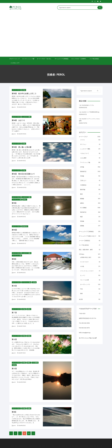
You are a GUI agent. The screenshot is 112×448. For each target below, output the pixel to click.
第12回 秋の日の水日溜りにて (23, 174)
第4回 (14, 412)
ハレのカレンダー (15, 63)
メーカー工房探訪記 (84, 240)
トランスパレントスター (87, 271)
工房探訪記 (83, 185)
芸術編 (82, 221)
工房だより (83, 180)
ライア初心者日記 (94, 58)
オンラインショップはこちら (87, 338)
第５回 (14, 369)
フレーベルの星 (84, 280)
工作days (81, 254)
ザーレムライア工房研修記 (61, 58)
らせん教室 (83, 158)
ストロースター (84, 262)
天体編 (82, 176)
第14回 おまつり (18, 120)
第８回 (14, 286)
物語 (81, 216)
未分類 (81, 299)
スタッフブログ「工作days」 (79, 58)
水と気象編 (35, 362)
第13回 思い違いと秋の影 (21, 147)
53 (29, 433)
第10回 (14, 230)
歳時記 (24, 199)
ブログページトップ (14, 58)
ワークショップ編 (17, 199)
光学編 (23, 90)
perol (14, 107)
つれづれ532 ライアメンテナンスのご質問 (89, 120)
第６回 (14, 339)
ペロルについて (84, 153)
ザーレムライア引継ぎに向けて (87, 236)
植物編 (28, 335)
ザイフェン (83, 144)
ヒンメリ (82, 275)
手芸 (81, 289)
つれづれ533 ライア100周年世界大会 (89, 112)
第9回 (14, 259)
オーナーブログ (16, 90)
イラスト (82, 140)
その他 (82, 266)
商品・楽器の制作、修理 (85, 249)
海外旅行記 (83, 212)
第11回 (14, 203)
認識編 (14, 365)
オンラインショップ (27, 58)
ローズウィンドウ (85, 284)
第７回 (14, 313)
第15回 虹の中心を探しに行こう (24, 93)
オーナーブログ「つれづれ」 (44, 58)
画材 (81, 293)
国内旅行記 (24, 226)
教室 (81, 194)
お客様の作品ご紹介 (85, 257)
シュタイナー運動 (26, 116)
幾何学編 (82, 189)
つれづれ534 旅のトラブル (86, 105)
